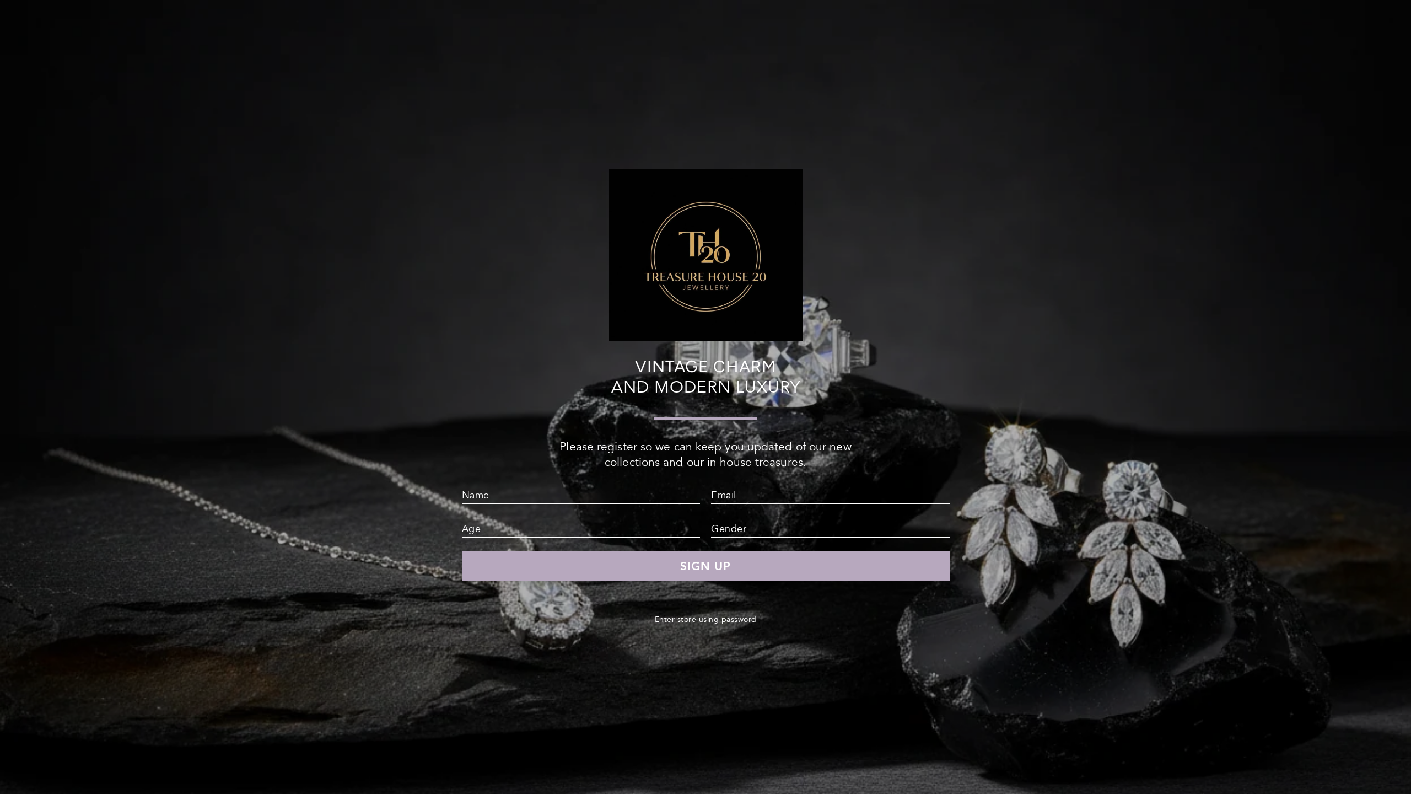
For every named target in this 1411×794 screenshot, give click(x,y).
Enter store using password (706, 619)
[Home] (706, 336)
